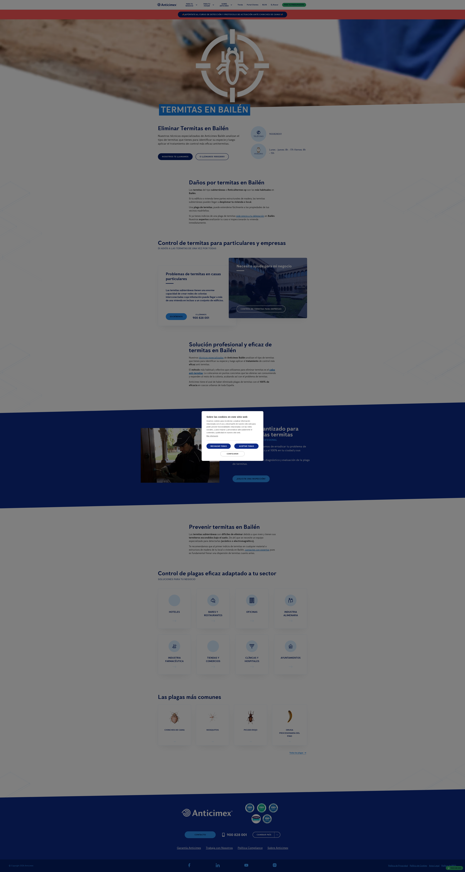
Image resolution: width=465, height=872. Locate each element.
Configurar (232, 454)
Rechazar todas (218, 446)
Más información (212, 436)
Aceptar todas (246, 446)
